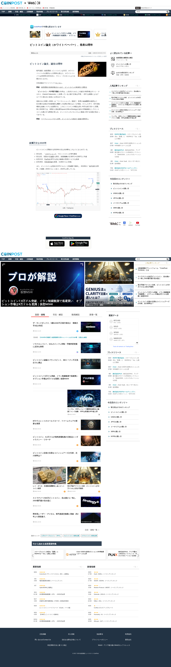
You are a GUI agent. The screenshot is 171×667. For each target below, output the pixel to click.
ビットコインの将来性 (8, 8)
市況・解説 (19, 11)
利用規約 (128, 634)
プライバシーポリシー (100, 640)
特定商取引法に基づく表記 (57, 645)
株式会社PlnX (119, 150)
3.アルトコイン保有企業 (89, 535)
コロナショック (50, 154)
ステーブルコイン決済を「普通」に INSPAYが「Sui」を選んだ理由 (128, 136)
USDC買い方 (21, 8)
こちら (59, 83)
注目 (89, 53)
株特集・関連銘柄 (49, 8)
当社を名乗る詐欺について (71, 640)
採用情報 (76, 11)
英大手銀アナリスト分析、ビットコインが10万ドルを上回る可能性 (83, 487)
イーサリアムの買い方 (121, 203)
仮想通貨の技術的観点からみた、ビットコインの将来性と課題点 (64, 87)
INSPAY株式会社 (120, 134)
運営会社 (128, 640)
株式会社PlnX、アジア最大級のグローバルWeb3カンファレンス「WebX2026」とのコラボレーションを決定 (132, 553)
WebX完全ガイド (146, 8)
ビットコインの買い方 (123, 64)
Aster (116, 143)
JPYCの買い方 (118, 198)
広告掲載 (43, 634)
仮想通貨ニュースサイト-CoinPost (89, 653)
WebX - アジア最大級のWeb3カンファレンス (114, 645)
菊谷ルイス (34, 53)
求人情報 (71, 634)
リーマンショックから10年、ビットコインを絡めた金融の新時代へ (65, 119)
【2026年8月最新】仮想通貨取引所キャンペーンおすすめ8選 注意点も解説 (63, 337)
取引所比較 (65, 11)
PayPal (47, 159)
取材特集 (40, 11)
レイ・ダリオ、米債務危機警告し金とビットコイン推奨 (49, 487)
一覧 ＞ (167, 263)
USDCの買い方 (118, 193)
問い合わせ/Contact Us (43, 640)
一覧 (136, 86)
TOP (3, 11)
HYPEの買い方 (118, 213)
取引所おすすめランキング (122, 183)
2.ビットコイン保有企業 (71, 535)
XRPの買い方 (118, 208)
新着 (10, 11)
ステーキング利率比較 (34, 8)
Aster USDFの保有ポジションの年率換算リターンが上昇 (90, 552)
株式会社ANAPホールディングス (126, 168)
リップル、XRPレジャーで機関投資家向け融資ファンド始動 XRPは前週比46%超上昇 (83, 410)
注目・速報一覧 (91, 530)
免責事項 (100, 634)
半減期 (51, 156)
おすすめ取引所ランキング (125, 72)
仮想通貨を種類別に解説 (124, 58)
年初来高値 (48, 162)
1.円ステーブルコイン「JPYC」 (51, 535)
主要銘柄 (30, 11)
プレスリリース (51, 11)
